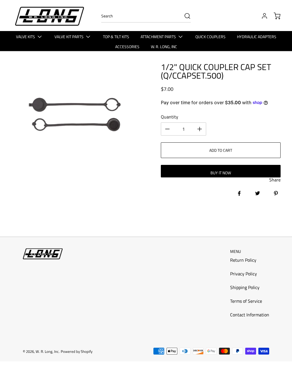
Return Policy (243, 260)
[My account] (262, 16)
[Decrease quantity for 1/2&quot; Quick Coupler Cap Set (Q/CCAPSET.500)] (167, 129)
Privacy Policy (243, 273)
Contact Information (249, 314)
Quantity (169, 116)
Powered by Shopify (76, 351)
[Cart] (274, 16)
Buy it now (220, 173)
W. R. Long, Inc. (48, 351)
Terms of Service (246, 301)
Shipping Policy (244, 287)
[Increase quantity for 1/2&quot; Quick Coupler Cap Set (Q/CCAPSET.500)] (199, 129)
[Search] (184, 16)
